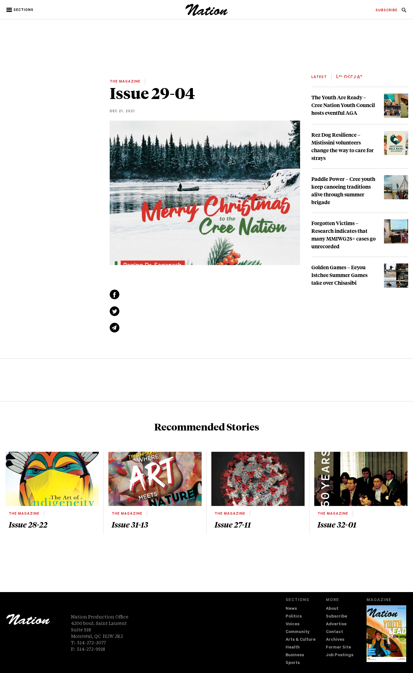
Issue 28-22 (28, 524)
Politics (294, 616)
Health (293, 647)
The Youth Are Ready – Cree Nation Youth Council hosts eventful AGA (343, 105)
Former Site (338, 647)
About (332, 609)
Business (295, 655)
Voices (292, 624)
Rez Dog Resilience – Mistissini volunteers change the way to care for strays (342, 146)
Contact (334, 632)
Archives (335, 640)
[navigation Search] (404, 12)
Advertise (336, 624)
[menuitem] (387, 10)
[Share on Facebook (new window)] (114, 294)
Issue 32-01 (336, 524)
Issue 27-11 (233, 524)
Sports (293, 663)
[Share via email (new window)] (114, 327)
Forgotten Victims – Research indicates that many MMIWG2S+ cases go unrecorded (343, 234)
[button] (20, 10)
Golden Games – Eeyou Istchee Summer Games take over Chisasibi (339, 274)
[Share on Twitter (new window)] (114, 311)
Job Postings (339, 655)
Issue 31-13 (130, 524)
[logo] (207, 14)
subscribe (387, 11)
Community (297, 632)
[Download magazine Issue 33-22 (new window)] (386, 633)
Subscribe (336, 616)
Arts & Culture (301, 640)
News (291, 609)
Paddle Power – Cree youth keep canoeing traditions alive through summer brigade (343, 190)
